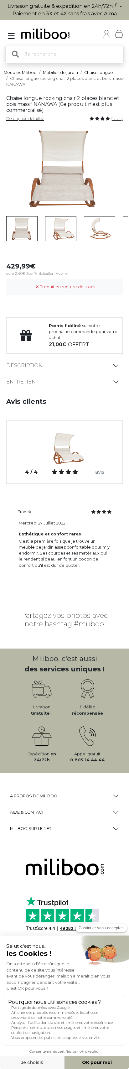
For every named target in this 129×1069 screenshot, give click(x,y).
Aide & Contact (27, 812)
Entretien (21, 382)
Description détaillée (25, 118)
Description (24, 365)
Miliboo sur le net (30, 828)
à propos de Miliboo (33, 796)
